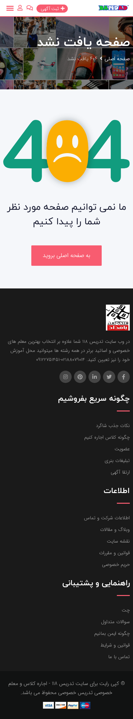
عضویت (122, 449)
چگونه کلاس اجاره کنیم (107, 437)
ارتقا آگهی (120, 472)
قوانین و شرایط (115, 645)
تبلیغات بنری (117, 461)
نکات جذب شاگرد (113, 426)
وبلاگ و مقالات (115, 530)
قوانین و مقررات (114, 553)
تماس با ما (119, 657)
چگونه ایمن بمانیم (112, 633)
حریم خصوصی (116, 564)
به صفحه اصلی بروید (66, 255)
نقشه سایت (118, 541)
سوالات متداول (115, 622)
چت (126, 610)
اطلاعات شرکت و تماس (107, 518)
